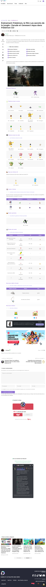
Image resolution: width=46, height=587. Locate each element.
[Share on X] (9, 31)
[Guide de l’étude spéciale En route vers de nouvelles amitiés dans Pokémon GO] (29, 542)
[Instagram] (44, 350)
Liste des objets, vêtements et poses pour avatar (21, 285)
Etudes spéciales (31, 49)
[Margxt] (4, 1)
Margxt (6, 34)
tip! (18, 414)
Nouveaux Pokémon (13, 49)
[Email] (14, 31)
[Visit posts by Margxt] (2, 350)
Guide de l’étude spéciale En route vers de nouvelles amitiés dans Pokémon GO (28, 549)
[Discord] (43, 575)
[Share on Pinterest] (10, 31)
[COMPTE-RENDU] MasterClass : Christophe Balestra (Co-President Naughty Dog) (17, 549)
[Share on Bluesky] (3, 55)
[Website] (41, 350)
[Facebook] (33, 575)
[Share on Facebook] (7, 31)
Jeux (9, 20)
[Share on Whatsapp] (12, 31)
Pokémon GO (14, 20)
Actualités (4, 20)
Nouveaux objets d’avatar (33, 53)
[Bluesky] (40, 575)
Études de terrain (31, 51)
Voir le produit (40, 324)
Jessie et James (12, 57)
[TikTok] (37, 575)
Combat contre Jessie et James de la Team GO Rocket (22, 192)
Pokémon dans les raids (14, 53)
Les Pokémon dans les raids (16, 137)
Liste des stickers (14, 308)
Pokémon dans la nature (14, 51)
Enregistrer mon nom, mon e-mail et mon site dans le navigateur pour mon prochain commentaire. (19, 389)
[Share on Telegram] (3, 49)
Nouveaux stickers (32, 55)
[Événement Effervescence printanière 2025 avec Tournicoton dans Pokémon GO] (40, 542)
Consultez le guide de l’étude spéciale (18, 215)
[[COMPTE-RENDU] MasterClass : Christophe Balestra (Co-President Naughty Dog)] (17, 542)
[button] (2, 1)
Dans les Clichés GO (13, 55)
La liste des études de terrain (16, 232)
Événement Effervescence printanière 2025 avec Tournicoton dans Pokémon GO (39, 549)
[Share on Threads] (3, 52)
